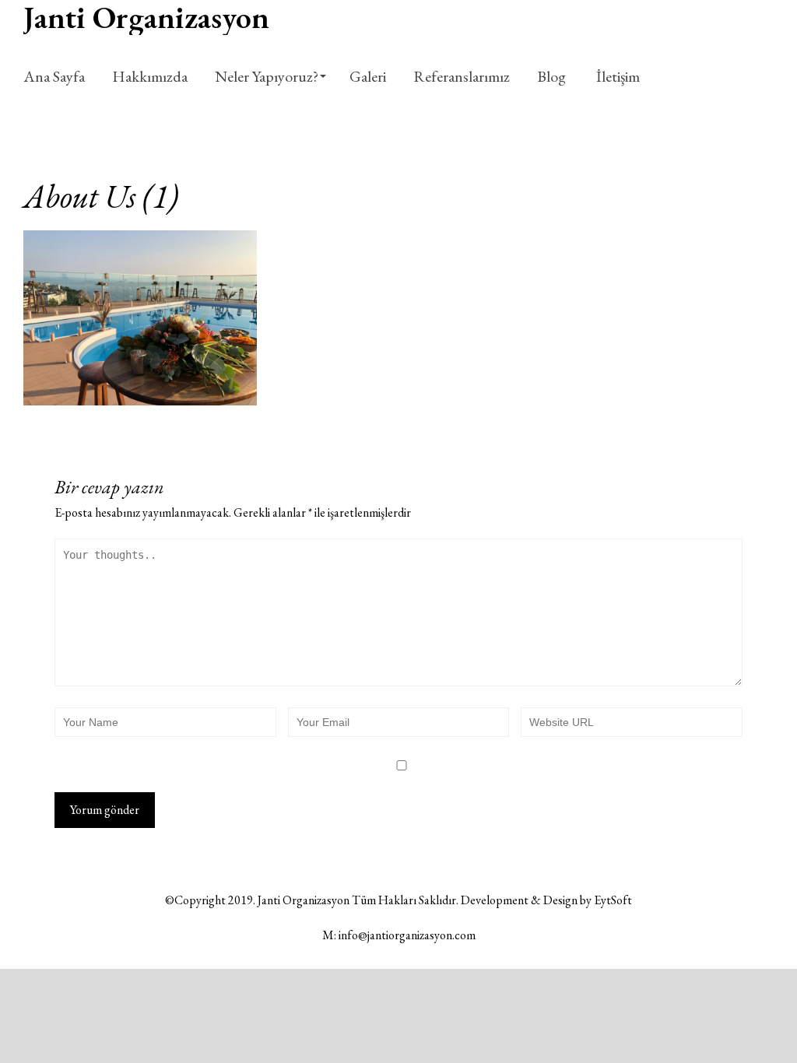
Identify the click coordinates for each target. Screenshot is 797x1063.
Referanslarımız (461, 76)
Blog (551, 76)
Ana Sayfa (54, 76)
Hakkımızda (150, 76)
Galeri (367, 76)
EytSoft (613, 900)
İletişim (616, 76)
